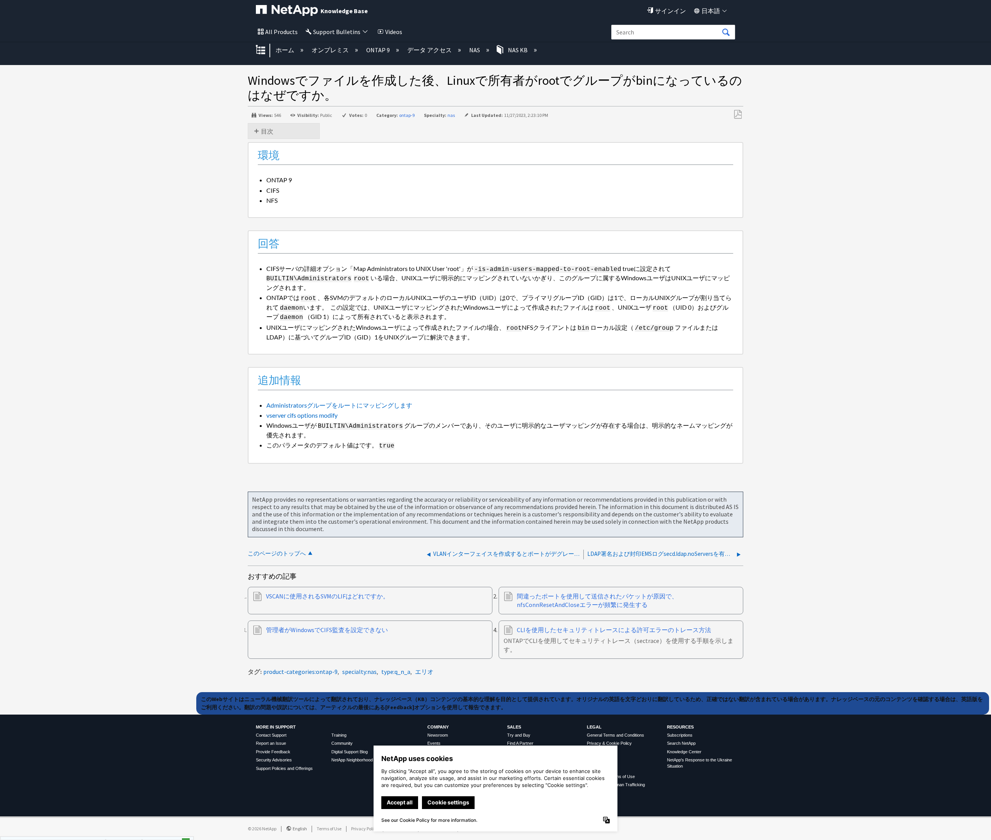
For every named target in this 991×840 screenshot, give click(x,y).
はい (119, 831)
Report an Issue (271, 743)
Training (338, 735)
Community (342, 743)
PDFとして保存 (738, 114)
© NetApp (262, 828)
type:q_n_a (395, 671)
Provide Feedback (273, 751)
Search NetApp (681, 743)
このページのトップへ (277, 553)
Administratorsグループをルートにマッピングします (339, 405)
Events (434, 743)
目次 (267, 131)
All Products (281, 32)
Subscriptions (680, 735)
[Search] (725, 32)
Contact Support (271, 735)
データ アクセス (430, 50)
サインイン (670, 11)
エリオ (424, 671)
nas (451, 115)
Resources (680, 727)
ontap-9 (407, 115)
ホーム (285, 50)
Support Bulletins (336, 32)
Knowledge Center (684, 751)
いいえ (159, 831)
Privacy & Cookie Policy (609, 743)
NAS (475, 50)
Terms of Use (329, 828)
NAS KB (518, 50)
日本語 (710, 11)
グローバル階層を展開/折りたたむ (265, 50)
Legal (594, 727)
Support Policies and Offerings (284, 768)
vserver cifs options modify (302, 415)
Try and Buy (518, 735)
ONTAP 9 (378, 50)
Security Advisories (274, 760)
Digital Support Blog (349, 751)
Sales (514, 727)
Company (438, 727)
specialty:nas (359, 671)
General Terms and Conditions (615, 735)
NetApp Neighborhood (352, 760)
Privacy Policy (364, 828)
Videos (393, 32)
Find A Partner (520, 743)
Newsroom (437, 735)
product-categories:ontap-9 (300, 671)
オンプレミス (331, 50)
